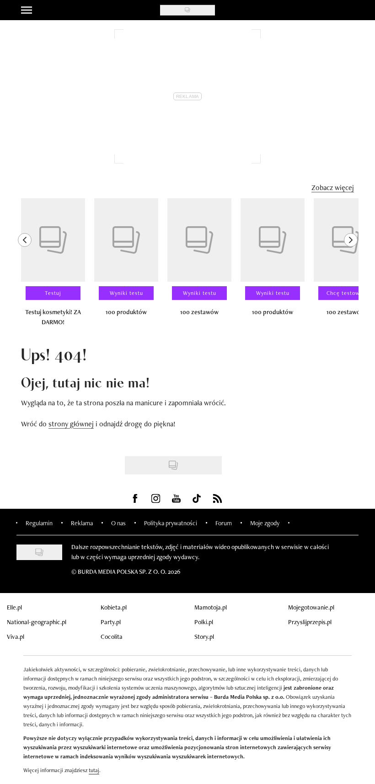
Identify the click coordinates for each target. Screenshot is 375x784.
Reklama (82, 523)
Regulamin (39, 523)
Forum (223, 523)
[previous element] (25, 266)
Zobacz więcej (332, 187)
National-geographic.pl (36, 622)
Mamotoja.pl (210, 607)
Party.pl (111, 622)
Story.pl (204, 636)
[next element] (351, 266)
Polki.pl (203, 622)
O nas (118, 523)
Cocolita (112, 636)
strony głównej (71, 424)
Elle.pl (14, 607)
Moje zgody (264, 523)
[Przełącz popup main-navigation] (26, 10)
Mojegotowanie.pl (311, 607)
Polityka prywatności (170, 523)
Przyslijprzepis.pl (310, 622)
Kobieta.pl (114, 607)
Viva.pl (15, 636)
